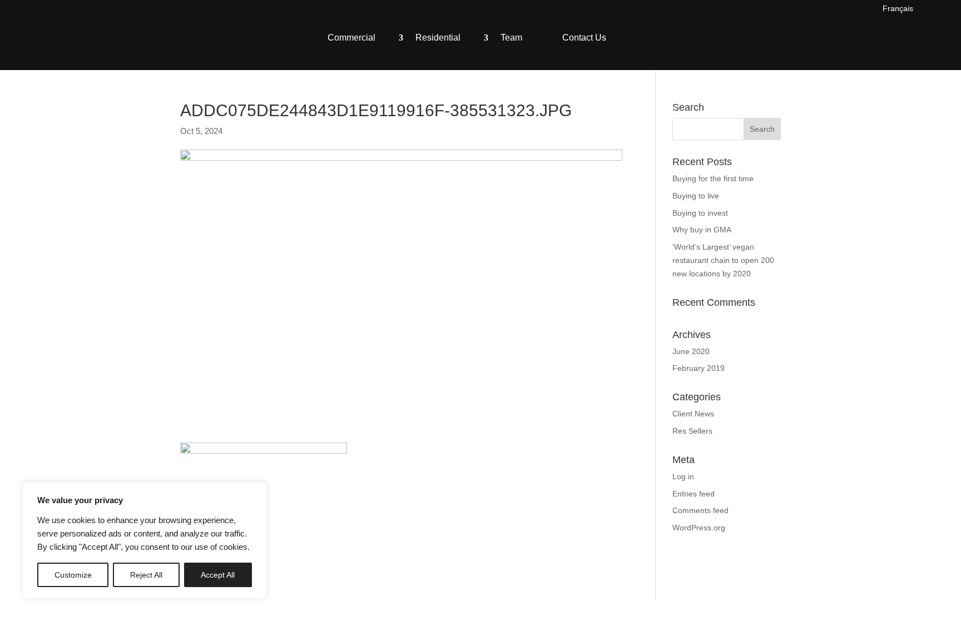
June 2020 (691, 351)
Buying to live (695, 195)
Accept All (218, 574)
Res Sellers (692, 430)
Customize (73, 574)
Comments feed (700, 510)
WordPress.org (698, 527)
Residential (437, 37)
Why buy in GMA (701, 229)
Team (511, 37)
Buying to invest (700, 212)
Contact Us (584, 37)
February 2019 (698, 368)
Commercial (351, 37)
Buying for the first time (713, 178)
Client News (693, 413)
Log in (683, 476)
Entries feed (693, 493)
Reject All (146, 574)
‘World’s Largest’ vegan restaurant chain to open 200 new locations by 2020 (723, 260)
